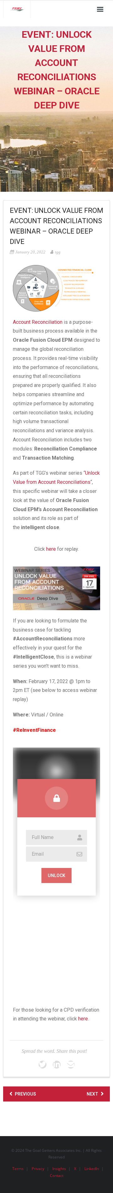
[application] (56, 772)
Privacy (38, 1168)
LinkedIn (91, 1168)
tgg (58, 252)
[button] (56, 772)
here (51, 549)
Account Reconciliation (37, 322)
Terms (18, 1168)
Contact (56, 1175)
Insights (59, 1168)
